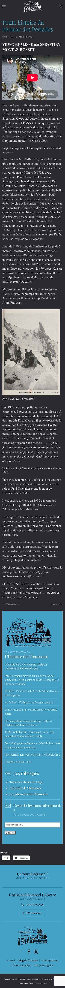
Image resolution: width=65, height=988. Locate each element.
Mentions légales (43, 965)
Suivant (55, 604)
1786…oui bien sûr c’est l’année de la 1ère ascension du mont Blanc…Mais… (29, 734)
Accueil (11, 960)
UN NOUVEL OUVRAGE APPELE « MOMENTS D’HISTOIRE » (26, 666)
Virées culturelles (21, 965)
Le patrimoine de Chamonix (28, 794)
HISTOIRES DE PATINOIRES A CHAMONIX (32, 754)
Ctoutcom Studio (40, 983)
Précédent (12, 604)
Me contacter (35, 913)
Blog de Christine (28, 960)
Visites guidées (49, 960)
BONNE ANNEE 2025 (18, 762)
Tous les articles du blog (25, 782)
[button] (4, 6)
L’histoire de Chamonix (26, 656)
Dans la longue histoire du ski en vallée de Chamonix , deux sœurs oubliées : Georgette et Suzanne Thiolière (32, 679)
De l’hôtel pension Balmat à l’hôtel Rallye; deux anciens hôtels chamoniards (32, 745)
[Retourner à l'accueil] (32, 6)
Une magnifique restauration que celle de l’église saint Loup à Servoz (28, 723)
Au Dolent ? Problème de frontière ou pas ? (30, 702)
